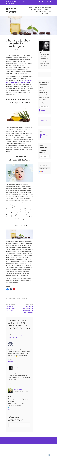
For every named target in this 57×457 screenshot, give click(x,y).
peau (19, 298)
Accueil (30, 7)
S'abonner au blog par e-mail (44, 85)
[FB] (39, 1)
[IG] (42, 1)
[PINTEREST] (48, 1)
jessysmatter (18, 49)
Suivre (43, 110)
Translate (44, 171)
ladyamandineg (18, 389)
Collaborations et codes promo (43, 7)
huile (9, 298)
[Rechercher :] (44, 156)
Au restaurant (47, 9)
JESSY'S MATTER (11, 10)
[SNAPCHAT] (50, 1)
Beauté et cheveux (36, 9)
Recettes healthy (46, 13)
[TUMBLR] (45, 1)
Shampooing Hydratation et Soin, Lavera (10, 307)
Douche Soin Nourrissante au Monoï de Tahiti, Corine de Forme (28, 308)
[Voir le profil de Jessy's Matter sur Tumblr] (40, 137)
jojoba (12, 298)
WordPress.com (28, 447)
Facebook (43, 120)
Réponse (10, 361)
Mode (50, 11)
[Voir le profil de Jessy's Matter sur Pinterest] (47, 135)
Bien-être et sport (41, 11)
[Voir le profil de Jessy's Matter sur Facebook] (40, 135)
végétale (25, 298)
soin (22, 298)
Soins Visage (13, 50)
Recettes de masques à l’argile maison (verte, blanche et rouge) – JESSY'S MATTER (17, 335)
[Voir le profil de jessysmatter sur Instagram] (44, 135)
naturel (16, 298)
